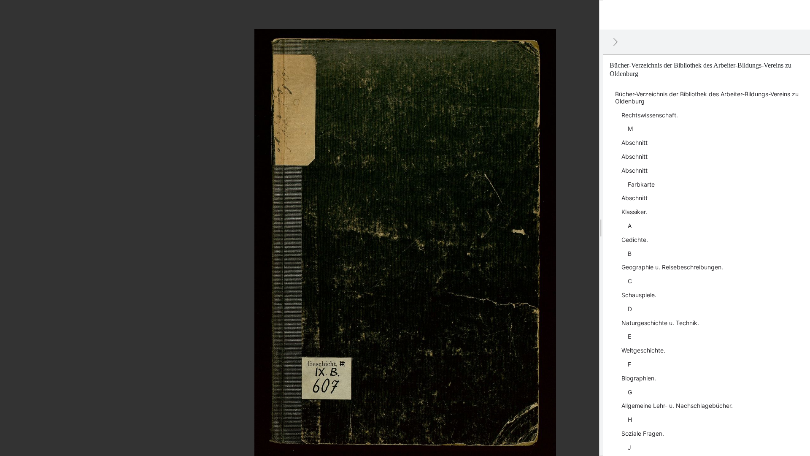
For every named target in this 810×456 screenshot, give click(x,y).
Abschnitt (634, 142)
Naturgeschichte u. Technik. (660, 322)
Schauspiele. (638, 295)
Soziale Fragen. (642, 433)
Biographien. (638, 378)
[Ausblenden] (615, 42)
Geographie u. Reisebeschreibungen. (672, 267)
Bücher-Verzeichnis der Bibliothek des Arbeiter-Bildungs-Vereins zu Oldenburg (707, 97)
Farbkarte (641, 184)
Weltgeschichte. (643, 350)
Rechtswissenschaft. (649, 115)
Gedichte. (634, 239)
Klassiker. (634, 211)
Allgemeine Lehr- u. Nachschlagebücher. (677, 405)
